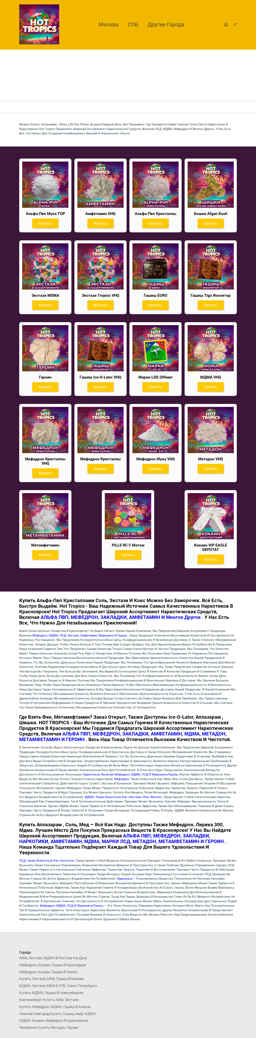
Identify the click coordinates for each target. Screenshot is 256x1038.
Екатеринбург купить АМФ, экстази (48, 1000)
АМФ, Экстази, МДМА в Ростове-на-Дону (53, 958)
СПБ (133, 24)
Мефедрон (121, 779)
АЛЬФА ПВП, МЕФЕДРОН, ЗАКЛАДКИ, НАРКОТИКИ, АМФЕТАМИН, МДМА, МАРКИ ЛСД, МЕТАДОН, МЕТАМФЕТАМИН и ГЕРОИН (122, 838)
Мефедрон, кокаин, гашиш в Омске (48, 972)
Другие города (166, 24)
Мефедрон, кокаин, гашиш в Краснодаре (52, 965)
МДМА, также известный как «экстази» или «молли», (124, 797)
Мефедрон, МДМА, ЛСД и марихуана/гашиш (72, 905)
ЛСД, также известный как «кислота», (47, 860)
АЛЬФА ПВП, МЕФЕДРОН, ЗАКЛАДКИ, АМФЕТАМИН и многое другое (121, 617)
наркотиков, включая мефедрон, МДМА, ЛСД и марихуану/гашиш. (131, 774)
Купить (45, 223)
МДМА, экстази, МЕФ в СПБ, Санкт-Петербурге (58, 986)
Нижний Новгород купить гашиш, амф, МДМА (57, 1014)
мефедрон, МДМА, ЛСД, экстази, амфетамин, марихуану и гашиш (80, 635)
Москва (108, 24)
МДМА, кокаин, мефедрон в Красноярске (53, 1020)
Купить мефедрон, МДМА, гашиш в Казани (55, 1007)
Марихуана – (126, 878)
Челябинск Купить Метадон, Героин (48, 1027)
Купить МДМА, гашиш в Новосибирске (51, 993)
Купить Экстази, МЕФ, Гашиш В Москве (51, 979)
